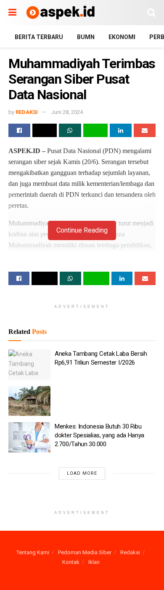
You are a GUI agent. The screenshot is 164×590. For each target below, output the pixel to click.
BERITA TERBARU (39, 37)
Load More (82, 473)
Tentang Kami (32, 552)
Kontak (70, 562)
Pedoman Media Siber (84, 552)
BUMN (86, 37)
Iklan (94, 562)
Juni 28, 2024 (67, 112)
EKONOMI (121, 37)
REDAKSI (27, 112)
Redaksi (130, 552)
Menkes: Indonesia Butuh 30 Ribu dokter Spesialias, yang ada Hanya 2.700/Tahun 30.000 (99, 435)
